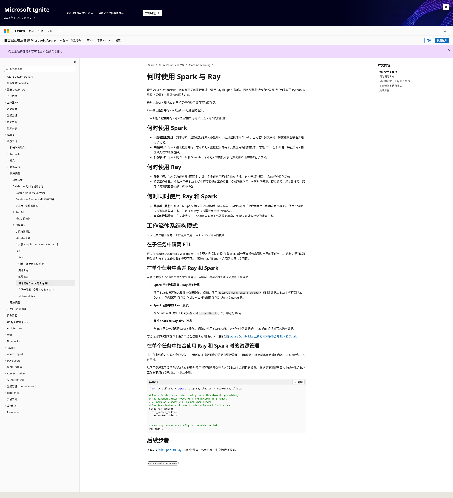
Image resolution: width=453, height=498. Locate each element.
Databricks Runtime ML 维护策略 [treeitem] (35, 199)
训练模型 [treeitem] (18, 180)
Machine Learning (200, 65)
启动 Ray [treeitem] (23, 270)
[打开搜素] (445, 31)
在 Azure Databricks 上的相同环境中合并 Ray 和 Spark (262, 336)
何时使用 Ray (386, 76)
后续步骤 (384, 90)
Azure (151, 65)
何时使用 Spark (388, 71)
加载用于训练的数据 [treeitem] (27, 205)
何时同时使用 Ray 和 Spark (394, 81)
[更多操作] (303, 65)
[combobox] (39, 69)
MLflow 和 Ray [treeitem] (26, 296)
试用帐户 (442, 40)
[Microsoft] (6, 31)
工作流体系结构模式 (390, 85)
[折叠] (75, 62)
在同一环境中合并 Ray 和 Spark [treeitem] (36, 289)
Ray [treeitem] (20, 257)
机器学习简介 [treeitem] (17, 147)
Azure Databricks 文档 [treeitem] (20, 76)
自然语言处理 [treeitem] (23, 238)
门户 (428, 40)
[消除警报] (446, 7)
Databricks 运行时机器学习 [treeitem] (31, 192)
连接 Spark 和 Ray (169, 450)
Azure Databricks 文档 (172, 65)
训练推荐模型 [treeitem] (23, 231)
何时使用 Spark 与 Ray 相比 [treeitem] (34, 283)
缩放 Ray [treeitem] (23, 276)
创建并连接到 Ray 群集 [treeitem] (31, 263)
